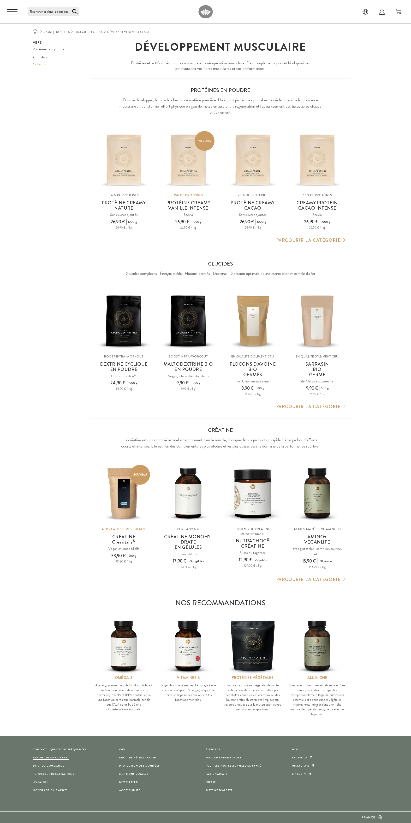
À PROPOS (213, 749)
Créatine (40, 64)
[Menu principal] (12, 12)
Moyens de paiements (50, 790)
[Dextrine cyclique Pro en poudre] (124, 321)
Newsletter (128, 782)
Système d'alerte (219, 790)
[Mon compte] (382, 12)
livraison (41, 782)
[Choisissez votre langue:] (365, 12)
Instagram (300, 766)
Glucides (40, 56)
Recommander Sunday (224, 757)
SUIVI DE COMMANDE (49, 766)
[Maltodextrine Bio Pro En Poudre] (188, 321)
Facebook (300, 757)
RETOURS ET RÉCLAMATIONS (53, 774)
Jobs (295, 749)
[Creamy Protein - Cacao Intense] (317, 159)
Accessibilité (130, 790)
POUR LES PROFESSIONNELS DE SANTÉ (234, 766)
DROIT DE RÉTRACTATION (137, 757)
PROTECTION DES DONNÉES (139, 766)
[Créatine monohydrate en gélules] (188, 493)
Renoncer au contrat (51, 757)
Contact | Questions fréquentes (60, 749)
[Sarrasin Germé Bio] (317, 321)
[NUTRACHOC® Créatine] (252, 493)
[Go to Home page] (205, 11)
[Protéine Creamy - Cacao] (252, 159)
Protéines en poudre (49, 49)
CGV (122, 749)
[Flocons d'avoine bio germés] (252, 321)
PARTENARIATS (217, 774)
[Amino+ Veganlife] (317, 493)
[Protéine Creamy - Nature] (124, 159)
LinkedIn (299, 774)
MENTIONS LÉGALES (134, 774)
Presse (211, 782)
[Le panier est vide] (398, 12)
